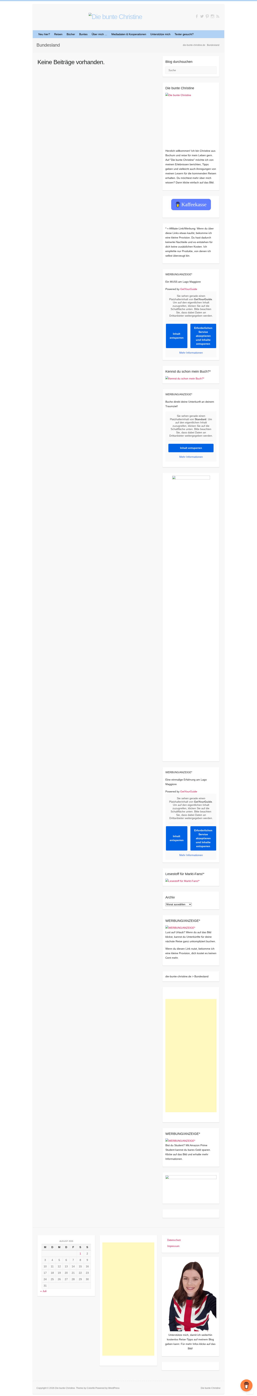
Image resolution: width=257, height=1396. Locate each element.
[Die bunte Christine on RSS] (217, 16)
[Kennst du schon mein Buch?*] (184, 378)
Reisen (58, 34)
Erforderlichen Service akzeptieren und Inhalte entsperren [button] (203, 335)
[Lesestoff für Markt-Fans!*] (182, 880)
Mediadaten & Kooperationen (128, 34)
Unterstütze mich (160, 34)
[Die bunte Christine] (191, 118)
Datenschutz (174, 1240)
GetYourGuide (188, 289)
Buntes (83, 34)
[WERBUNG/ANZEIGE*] (180, 927)
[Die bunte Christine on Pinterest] (207, 16)
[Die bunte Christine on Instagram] (212, 16)
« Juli (43, 1291)
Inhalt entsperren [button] (177, 335)
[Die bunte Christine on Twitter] (202, 16)
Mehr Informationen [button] (191, 352)
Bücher (71, 34)
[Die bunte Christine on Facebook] (196, 16)
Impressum (173, 1246)
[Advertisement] (191, 1055)
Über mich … (99, 34)
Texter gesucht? (184, 34)
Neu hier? (44, 34)
